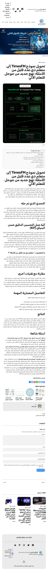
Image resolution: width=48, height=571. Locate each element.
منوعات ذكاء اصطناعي (40, 415)
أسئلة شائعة (39, 165)
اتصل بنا (7, 3)
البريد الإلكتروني (41, 453)
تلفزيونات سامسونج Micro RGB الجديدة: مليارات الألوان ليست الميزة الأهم (39, 513)
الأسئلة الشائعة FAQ (6, 10)
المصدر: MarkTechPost (39, 378)
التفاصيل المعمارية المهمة (36, 162)
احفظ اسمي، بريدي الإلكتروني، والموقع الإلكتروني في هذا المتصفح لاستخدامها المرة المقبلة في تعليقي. (23, 465)
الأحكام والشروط (7, 6)
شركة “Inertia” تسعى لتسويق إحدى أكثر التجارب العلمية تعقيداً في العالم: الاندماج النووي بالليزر (24, 516)
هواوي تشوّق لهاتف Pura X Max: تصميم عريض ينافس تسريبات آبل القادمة (10, 513)
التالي (5, 482)
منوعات (43, 414)
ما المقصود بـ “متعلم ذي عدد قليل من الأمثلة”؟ (33, 159)
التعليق (43, 434)
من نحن (7, 17)
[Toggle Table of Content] (42, 151)
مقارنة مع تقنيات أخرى (37, 160)
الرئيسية (33, 22)
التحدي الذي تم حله (38, 156)
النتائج (41, 164)
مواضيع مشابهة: (39, 167)
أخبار (30, 524)
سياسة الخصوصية (6, 14)
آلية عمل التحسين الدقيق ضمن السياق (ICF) (32, 157)
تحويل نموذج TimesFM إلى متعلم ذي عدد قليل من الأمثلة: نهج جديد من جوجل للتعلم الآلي (24, 153)
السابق (43, 482)
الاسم (43, 447)
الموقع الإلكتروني (41, 459)
